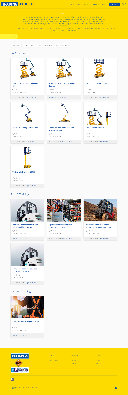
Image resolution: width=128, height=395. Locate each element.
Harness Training (61, 45)
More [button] (104, 4)
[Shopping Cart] (126, 4)
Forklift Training (29, 45)
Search (73, 363)
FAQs (78, 4)
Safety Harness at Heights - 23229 (25, 321)
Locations (86, 4)
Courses (71, 4)
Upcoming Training (52, 360)
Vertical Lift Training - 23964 (23, 172)
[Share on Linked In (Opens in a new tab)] (12, 379)
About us (96, 4)
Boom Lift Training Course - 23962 (25, 128)
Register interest (31, 97)
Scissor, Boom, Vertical (95, 128)
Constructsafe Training (45, 45)
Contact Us (114, 4)
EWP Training (16, 45)
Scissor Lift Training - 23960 (96, 83)
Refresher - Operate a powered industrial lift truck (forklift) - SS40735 (24, 271)
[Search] (123, 4)
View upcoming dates (57, 97)
